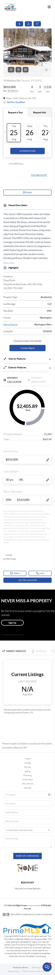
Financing (27, 775)
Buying (27, 767)
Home (27, 759)
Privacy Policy (13, 971)
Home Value (27, 779)
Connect (27, 788)
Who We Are (27, 784)
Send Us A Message (27, 856)
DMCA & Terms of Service (33, 971)
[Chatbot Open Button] (47, 967)
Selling (27, 771)
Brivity (25, 967)
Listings (27, 763)
